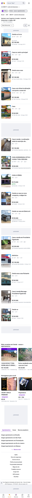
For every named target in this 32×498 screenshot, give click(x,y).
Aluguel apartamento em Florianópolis (12, 440)
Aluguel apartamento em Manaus (11, 446)
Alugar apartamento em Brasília (10, 435)
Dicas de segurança (16, 457)
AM (7, 14)
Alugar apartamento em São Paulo (11, 437)
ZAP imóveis (16, 474)
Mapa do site (16, 467)
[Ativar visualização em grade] (29, 25)
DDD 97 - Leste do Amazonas (17, 14)
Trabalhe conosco (16, 469)
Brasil (2, 14)
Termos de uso (16, 459)
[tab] (6, 430)
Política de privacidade (16, 462)
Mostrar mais (17, 449)
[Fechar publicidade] (1, 482)
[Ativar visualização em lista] (25, 25)
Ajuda (16, 454)
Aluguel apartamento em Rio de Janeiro (12, 443)
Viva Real (16, 476)
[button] (16, 3)
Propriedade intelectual (16, 464)
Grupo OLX (16, 471)
